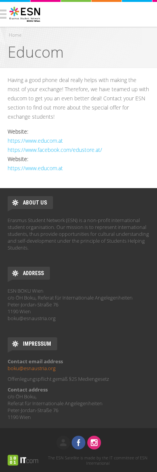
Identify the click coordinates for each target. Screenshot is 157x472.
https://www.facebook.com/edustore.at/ (55, 149)
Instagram (94, 442)
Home (15, 35)
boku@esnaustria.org (32, 368)
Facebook (78, 442)
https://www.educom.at (35, 140)
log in (63, 442)
